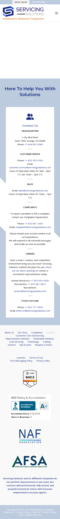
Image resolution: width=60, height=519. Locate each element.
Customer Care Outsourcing (30, 335)
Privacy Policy (43, 360)
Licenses (21, 357)
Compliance (37, 332)
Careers (12, 344)
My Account (25, 344)
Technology (33, 341)
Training (47, 341)
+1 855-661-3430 (34, 223)
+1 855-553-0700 (34, 160)
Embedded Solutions (43, 338)
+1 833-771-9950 (34, 307)
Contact (50, 332)
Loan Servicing (16, 341)
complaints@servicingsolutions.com (33, 227)
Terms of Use (36, 357)
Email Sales (21, 2)
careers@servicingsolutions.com (30, 291)
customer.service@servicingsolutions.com (30, 167)
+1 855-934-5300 (40, 280)
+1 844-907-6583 (34, 144)
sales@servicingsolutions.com (33, 190)
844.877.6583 (38, 2)
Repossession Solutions (18, 338)
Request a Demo (43, 344)
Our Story (23, 332)
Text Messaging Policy (21, 360)
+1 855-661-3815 (37, 284)
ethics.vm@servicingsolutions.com (33, 310)
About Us (9, 332)
